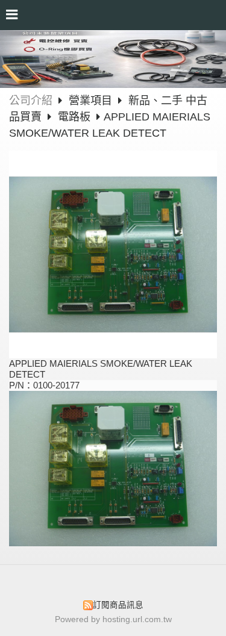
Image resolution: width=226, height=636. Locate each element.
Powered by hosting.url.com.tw (113, 619)
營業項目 (92, 101)
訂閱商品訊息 (118, 605)
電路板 (74, 117)
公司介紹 (30, 101)
